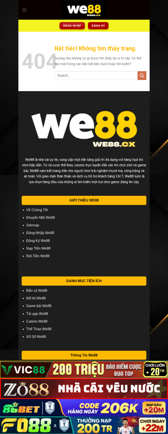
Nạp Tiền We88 (38, 248)
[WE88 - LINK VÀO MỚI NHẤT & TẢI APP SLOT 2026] (84, 10)
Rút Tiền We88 (37, 256)
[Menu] (24, 9)
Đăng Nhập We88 (40, 233)
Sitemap (32, 225)
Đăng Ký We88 (38, 241)
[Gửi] (142, 75)
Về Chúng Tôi (37, 210)
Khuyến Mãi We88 (40, 217)
